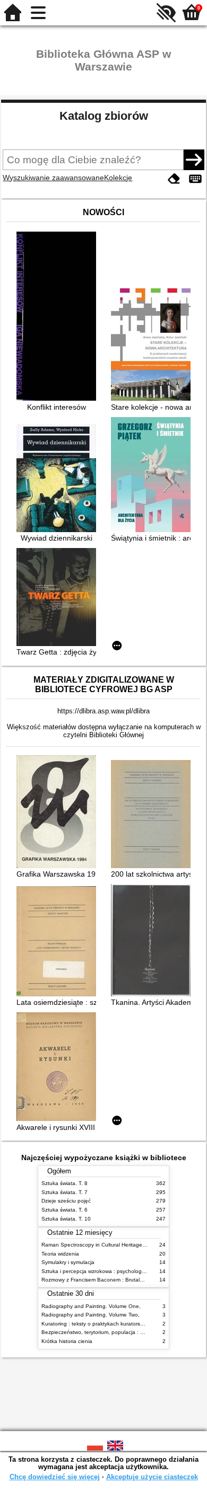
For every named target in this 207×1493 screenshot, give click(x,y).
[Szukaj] (194, 159)
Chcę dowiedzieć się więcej (55, 1477)
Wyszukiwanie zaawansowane (53, 177)
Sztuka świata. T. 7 (64, 1192)
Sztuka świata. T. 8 (64, 1183)
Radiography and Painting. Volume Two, (90, 1315)
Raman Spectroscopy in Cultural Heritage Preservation (108, 1245)
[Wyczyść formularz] (174, 178)
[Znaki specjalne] (195, 178)
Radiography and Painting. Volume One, (91, 1306)
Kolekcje (118, 177)
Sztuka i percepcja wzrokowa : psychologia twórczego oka (112, 1271)
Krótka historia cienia (66, 1341)
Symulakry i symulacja (67, 1262)
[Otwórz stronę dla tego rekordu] (58, 317)
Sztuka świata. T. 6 (64, 1210)
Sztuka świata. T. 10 (66, 1219)
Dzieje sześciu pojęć (66, 1201)
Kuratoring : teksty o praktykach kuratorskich (95, 1324)
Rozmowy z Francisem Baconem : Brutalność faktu (103, 1280)
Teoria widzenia (60, 1254)
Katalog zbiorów (103, 115)
